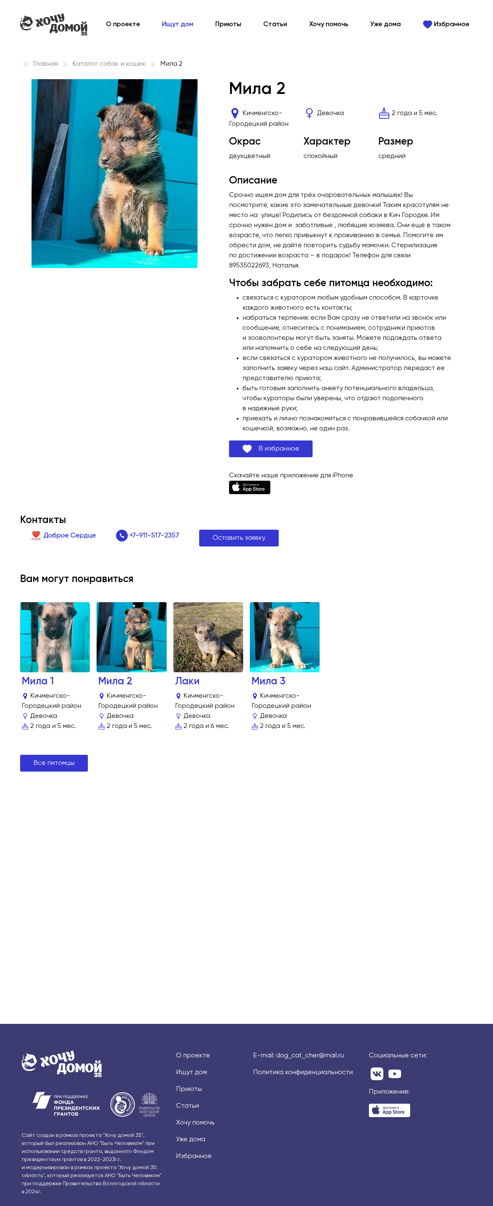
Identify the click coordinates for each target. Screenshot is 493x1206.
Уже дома (385, 24)
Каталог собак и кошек (109, 63)
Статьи (275, 24)
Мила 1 (38, 682)
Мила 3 (268, 682)
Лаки (187, 682)
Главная (45, 63)
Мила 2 (115, 682)
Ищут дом (177, 24)
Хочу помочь (328, 24)
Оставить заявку (239, 537)
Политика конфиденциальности (303, 1072)
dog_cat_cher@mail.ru (310, 1055)
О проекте (123, 24)
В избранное (275, 448)
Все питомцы (54, 763)
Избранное (451, 24)
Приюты (228, 24)
